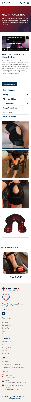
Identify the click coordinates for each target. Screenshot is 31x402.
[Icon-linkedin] (3, 313)
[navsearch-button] (24, 3)
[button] (27, 3)
